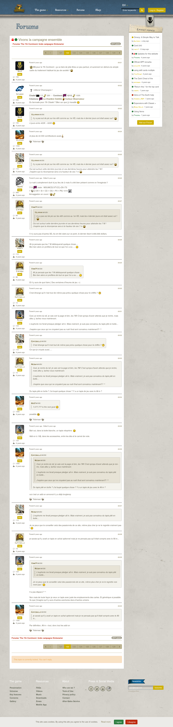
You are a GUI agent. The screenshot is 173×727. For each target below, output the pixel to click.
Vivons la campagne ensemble (39, 39)
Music (39, 694)
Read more (106, 721)
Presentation (15, 687)
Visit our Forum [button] (145, 122)
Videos (39, 691)
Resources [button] (61, 10)
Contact (66, 697)
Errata (38, 701)
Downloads (41, 697)
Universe (14, 691)
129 (113, 52)
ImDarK (20, 187)
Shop (98, 10)
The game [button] (40, 10)
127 (100, 52)
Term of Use (67, 691)
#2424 (120, 131)
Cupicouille (20, 297)
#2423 (120, 108)
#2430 (120, 288)
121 (60, 52)
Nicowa (20, 320)
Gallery (13, 701)
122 (67, 52)
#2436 (120, 449)
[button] (125, 5)
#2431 (120, 311)
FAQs (38, 687)
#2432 (120, 335)
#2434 (120, 397)
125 (87, 52)
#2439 (120, 557)
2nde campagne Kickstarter (51, 44)
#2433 (120, 358)
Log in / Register (157, 10)
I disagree (131, 722)
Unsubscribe (133, 691)
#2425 (120, 154)
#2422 (120, 85)
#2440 (120, 606)
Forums (80, 10)
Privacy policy (68, 694)
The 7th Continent (29, 44)
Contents (14, 697)
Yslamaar (35, 115)
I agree (119, 722)
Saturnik (20, 94)
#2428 (120, 240)
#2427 (120, 201)
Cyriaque (20, 210)
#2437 (120, 506)
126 (94, 52)
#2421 (120, 62)
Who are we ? (68, 687)
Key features (15, 694)
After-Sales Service (71, 701)
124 (80, 52)
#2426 (120, 178)
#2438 (120, 534)
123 (74, 52)
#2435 (120, 426)
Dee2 (20, 71)
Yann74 (20, 163)
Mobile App (41, 704)
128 (107, 52)
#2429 (120, 263)
